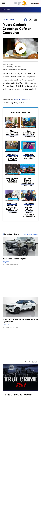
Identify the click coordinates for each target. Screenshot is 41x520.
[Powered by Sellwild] (35, 362)
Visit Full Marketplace (31, 234)
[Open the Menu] (4, 3)
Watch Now (34, 3)
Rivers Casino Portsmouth (24, 99)
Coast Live (8, 19)
